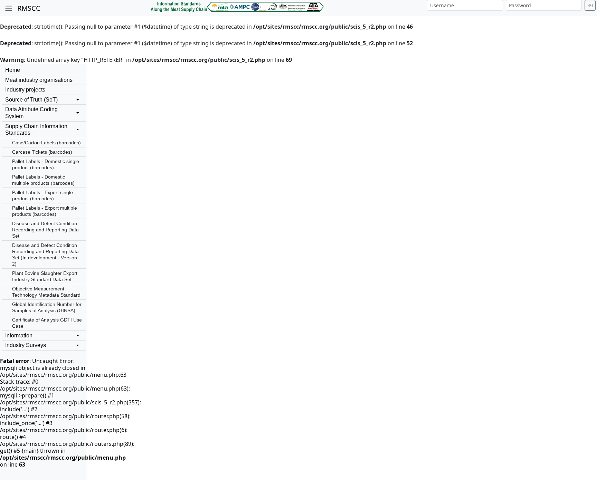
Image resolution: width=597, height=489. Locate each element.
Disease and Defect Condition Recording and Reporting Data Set (45, 230)
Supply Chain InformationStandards (36, 129)
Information (18, 335)
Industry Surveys (25, 345)
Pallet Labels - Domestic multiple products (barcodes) (43, 180)
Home (12, 70)
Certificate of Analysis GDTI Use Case (47, 323)
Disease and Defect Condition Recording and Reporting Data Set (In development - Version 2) (45, 254)
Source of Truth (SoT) (31, 100)
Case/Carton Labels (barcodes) (46, 142)
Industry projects (25, 90)
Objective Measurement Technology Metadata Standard (46, 292)
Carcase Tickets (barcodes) (42, 152)
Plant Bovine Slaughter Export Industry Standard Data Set (44, 276)
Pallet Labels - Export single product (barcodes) (42, 195)
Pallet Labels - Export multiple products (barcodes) (44, 211)
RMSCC (28, 8)
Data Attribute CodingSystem (31, 112)
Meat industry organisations (39, 80)
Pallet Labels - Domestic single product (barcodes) (45, 164)
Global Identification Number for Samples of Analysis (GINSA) (47, 307)
